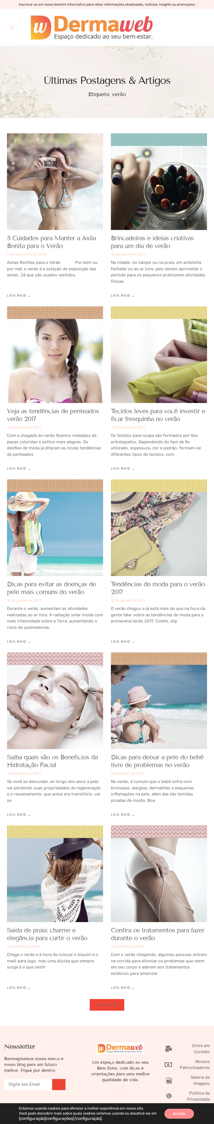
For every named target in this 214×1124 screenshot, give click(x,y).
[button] (12, 27)
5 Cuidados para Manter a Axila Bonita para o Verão (51, 242)
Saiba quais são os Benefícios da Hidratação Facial (52, 761)
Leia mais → (19, 295)
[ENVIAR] (58, 1084)
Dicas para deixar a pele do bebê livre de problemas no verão (157, 761)
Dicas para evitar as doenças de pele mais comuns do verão (51, 588)
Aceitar (179, 1113)
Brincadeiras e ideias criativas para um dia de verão (152, 242)
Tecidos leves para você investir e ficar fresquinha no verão (158, 415)
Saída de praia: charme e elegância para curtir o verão (47, 934)
